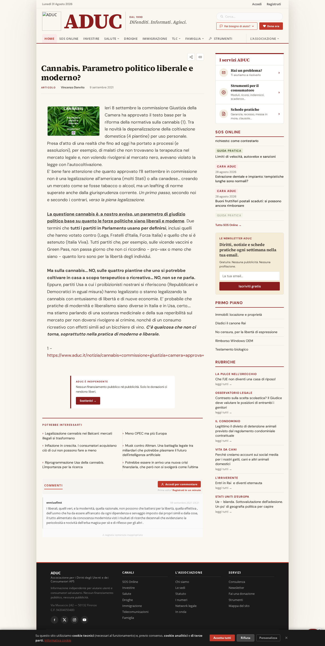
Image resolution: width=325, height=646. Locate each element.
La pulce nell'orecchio (236, 374)
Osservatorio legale (233, 393)
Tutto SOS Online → (228, 225)
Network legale (186, 606)
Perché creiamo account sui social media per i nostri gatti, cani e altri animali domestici (246, 459)
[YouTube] (84, 620)
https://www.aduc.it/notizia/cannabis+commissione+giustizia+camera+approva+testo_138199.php (143, 355)
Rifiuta (245, 638)
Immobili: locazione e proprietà (238, 314)
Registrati (274, 4)
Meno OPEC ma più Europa (146, 433)
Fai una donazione (242, 593)
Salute (110, 38)
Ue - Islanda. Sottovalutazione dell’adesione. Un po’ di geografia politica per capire (249, 504)
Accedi (257, 4)
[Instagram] (74, 620)
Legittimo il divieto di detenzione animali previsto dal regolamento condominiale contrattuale (245, 431)
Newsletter (236, 588)
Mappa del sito (239, 606)
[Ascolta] (200, 57)
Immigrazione (155, 38)
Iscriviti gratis (250, 286)
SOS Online (69, 38)
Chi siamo (182, 582)
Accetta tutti (222, 638)
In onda (180, 612)
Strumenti (223, 38)
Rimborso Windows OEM (234, 341)
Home (49, 38)
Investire (91, 38)
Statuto (180, 593)
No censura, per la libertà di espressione (246, 332)
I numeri (181, 600)
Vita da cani (226, 449)
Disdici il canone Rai (230, 323)
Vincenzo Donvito (72, 87)
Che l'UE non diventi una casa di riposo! (245, 379)
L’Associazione (263, 38)
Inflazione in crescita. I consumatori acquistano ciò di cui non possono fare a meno (79, 447)
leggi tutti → (223, 384)
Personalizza (268, 638)
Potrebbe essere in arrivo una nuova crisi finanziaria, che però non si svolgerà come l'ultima (160, 464)
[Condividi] (191, 57)
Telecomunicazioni (135, 612)
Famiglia (193, 38)
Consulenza (237, 582)
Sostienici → (88, 401)
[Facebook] (54, 620)
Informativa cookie (57, 640)
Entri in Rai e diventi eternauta (238, 483)
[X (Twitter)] (64, 620)
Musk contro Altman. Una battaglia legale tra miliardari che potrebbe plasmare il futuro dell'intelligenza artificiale (158, 450)
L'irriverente (226, 478)
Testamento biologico (231, 349)
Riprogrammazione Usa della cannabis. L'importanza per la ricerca (73, 464)
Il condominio (227, 421)
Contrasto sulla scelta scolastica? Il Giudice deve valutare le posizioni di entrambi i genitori (248, 402)
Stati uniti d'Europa (232, 497)
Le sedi (180, 588)
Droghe (131, 38)
